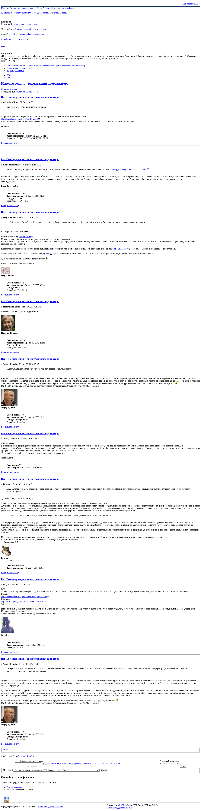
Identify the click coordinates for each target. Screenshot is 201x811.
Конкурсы (54, 13)
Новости (5, 8)
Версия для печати (15, 70)
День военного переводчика (23, 24)
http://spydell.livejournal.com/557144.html (19, 119)
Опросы (63, 13)
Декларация (6, 13)
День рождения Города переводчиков (30, 34)
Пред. (6, 750)
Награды (36, 13)
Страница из (24, 92)
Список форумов (14, 66)
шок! (47, 254)
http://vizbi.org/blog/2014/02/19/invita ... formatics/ (23, 601)
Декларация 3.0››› (191, 4)
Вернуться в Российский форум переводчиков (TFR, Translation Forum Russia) (84, 763)
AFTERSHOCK (120, 249)
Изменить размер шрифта (18, 68)
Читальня (45, 13)
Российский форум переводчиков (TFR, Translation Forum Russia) (54, 66)
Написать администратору (50, 806)
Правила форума (9, 89)
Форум (65, 8)
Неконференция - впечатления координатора (34, 83)
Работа (72, 8)
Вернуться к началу (10, 143)
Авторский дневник (52, 8)
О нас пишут (25, 13)
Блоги (39, 8)
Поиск (16, 13)
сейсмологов (25, 236)
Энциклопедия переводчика (23, 8)
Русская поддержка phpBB (119, 807)
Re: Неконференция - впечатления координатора (30, 97)
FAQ (9, 75)
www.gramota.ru (31, 766)
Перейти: (7, 770)
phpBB (121, 805)
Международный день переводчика (32, 29)
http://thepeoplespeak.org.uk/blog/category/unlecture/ (24, 596)
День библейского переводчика (15, 39)
